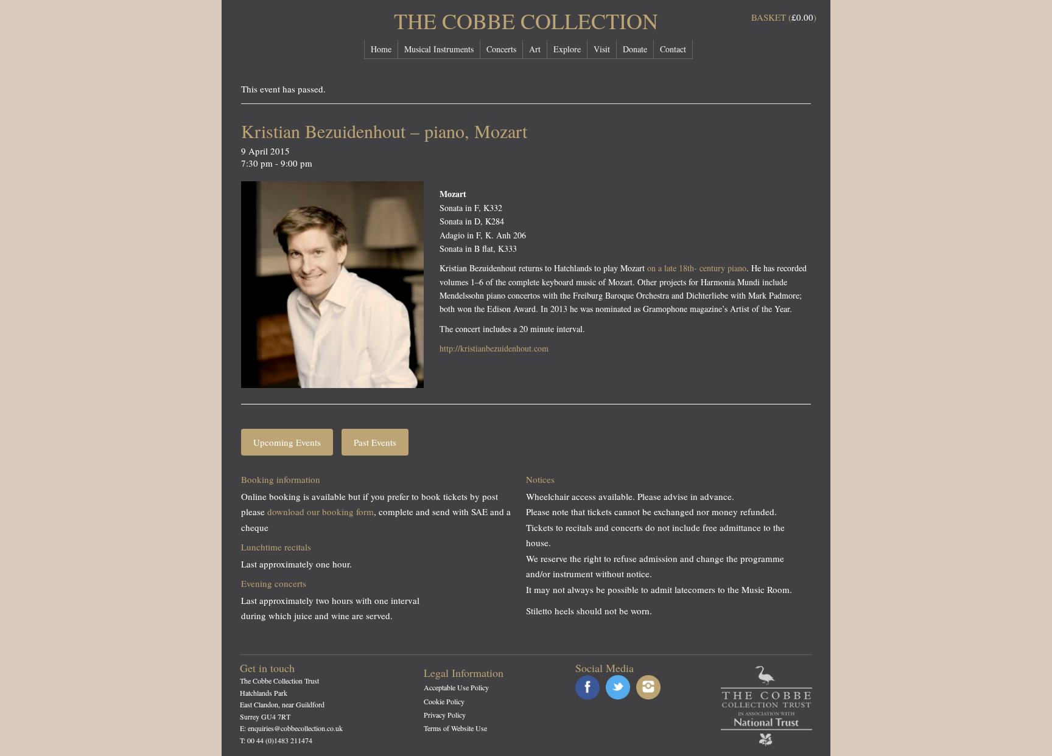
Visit (602, 49)
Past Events (375, 442)
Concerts (501, 49)
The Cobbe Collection (526, 20)
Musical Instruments (439, 49)
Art (535, 49)
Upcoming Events (287, 442)
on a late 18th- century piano (696, 268)
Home (381, 49)
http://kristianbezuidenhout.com (494, 348)
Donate (635, 49)
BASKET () (783, 17)
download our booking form (320, 511)
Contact (673, 49)
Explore (567, 49)
